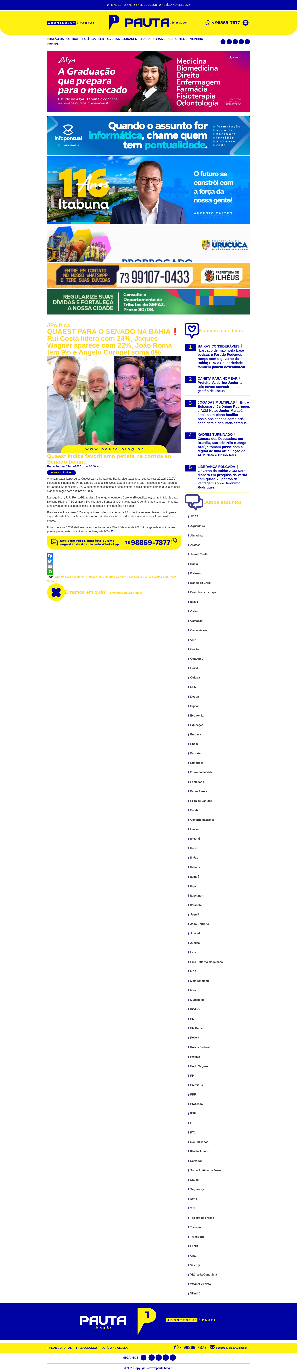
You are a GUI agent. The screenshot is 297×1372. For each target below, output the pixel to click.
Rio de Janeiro (199, 1151)
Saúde (194, 1179)
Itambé (194, 876)
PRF (193, 1094)
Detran (194, 696)
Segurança (197, 1189)
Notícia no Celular (174, 4)
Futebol (195, 810)
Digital (194, 706)
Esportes (176, 39)
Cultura (195, 677)
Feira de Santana (201, 800)
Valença (195, 1265)
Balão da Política (62, 39)
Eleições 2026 (95, 577)
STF (193, 1208)
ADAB (194, 516)
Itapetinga (196, 895)
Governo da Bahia (202, 819)
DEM (193, 687)
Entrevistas (109, 39)
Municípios (197, 999)
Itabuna (195, 867)
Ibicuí (193, 848)
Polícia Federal (200, 1047)
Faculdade (197, 781)
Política (88, 39)
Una (193, 1255)
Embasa (195, 734)
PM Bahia (196, 1028)
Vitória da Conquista (203, 1274)
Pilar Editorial (119, 4)
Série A (195, 1198)
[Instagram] (247, 41)
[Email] (114, 567)
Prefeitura (196, 1085)
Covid (194, 668)
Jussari (195, 933)
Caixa (194, 611)
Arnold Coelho (199, 554)
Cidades (129, 39)
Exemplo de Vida (201, 772)
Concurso (196, 658)
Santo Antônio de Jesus (206, 1170)
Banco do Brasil (200, 582)
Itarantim (196, 905)
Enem (194, 743)
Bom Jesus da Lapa (203, 592)
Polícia (194, 1037)
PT (192, 1122)
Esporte (195, 753)
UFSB (194, 1246)
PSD (193, 1113)
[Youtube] (241, 41)
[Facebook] (229, 41)
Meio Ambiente (200, 980)
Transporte (197, 1236)
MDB (193, 971)
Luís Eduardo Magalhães (206, 962)
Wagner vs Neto (200, 1284)
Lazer (193, 952)
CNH (193, 639)
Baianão (195, 573)
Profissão (196, 1104)
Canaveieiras (198, 630)
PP (192, 1075)
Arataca (195, 545)
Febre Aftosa (198, 791)
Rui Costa (169, 577)
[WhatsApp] (114, 572)
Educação (197, 725)
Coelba (195, 649)
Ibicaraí (195, 838)
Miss (193, 990)
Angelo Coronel (65, 577)
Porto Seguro (199, 1066)
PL (192, 1018)
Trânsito (195, 1227)
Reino (52, 44)
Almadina (196, 535)
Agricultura (197, 526)
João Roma (134, 577)
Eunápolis (197, 762)
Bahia (145, 39)
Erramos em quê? (103, 592)
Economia (197, 715)
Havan (194, 829)
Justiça (195, 942)
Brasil (159, 39)
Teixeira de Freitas (202, 1217)
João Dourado (199, 924)
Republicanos (199, 1142)
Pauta (147, 577)
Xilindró (195, 39)
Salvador (196, 1160)
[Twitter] (235, 41)
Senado (52, 581)
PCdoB (195, 1009)
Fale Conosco (145, 4)
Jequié (194, 914)
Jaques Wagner (115, 577)
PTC (193, 1132)
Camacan (196, 620)
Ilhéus (194, 857)
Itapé (193, 886)
